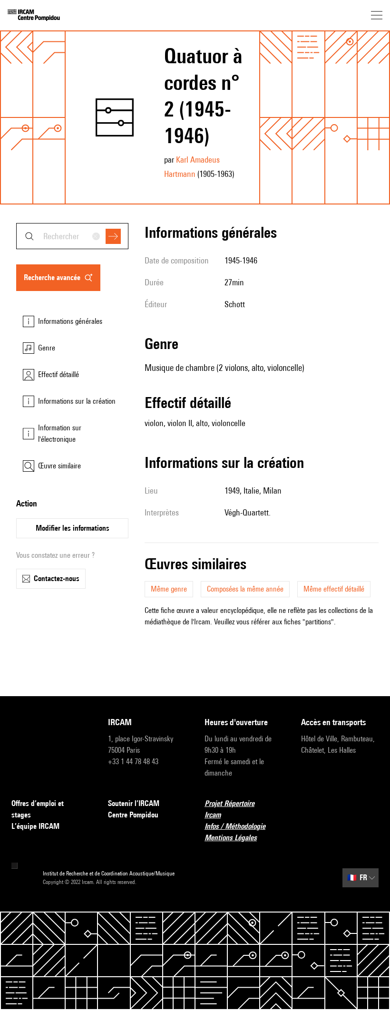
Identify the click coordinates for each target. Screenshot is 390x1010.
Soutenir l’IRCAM (133, 803)
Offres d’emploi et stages (37, 809)
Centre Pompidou (133, 814)
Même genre (169, 588)
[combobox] (72, 236)
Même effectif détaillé (333, 588)
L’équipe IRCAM (35, 826)
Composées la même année (245, 588)
